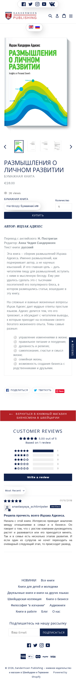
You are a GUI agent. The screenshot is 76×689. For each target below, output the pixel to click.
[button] (21, 451)
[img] (13, 501)
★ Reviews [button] (72, 348)
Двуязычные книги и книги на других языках (38, 593)
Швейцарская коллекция (25, 599)
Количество (62, 200)
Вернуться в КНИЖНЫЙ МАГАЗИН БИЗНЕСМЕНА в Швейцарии (41, 415)
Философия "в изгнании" (28, 605)
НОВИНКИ (29, 580)
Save (61, 391)
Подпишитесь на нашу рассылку (38, 623)
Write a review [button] (38, 477)
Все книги (47, 580)
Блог (44, 611)
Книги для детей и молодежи (38, 586)
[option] (19, 146)
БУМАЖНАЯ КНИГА (16, 199)
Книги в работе (26, 611)
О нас (56, 611)
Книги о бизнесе (57, 599)
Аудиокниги (57, 605)
